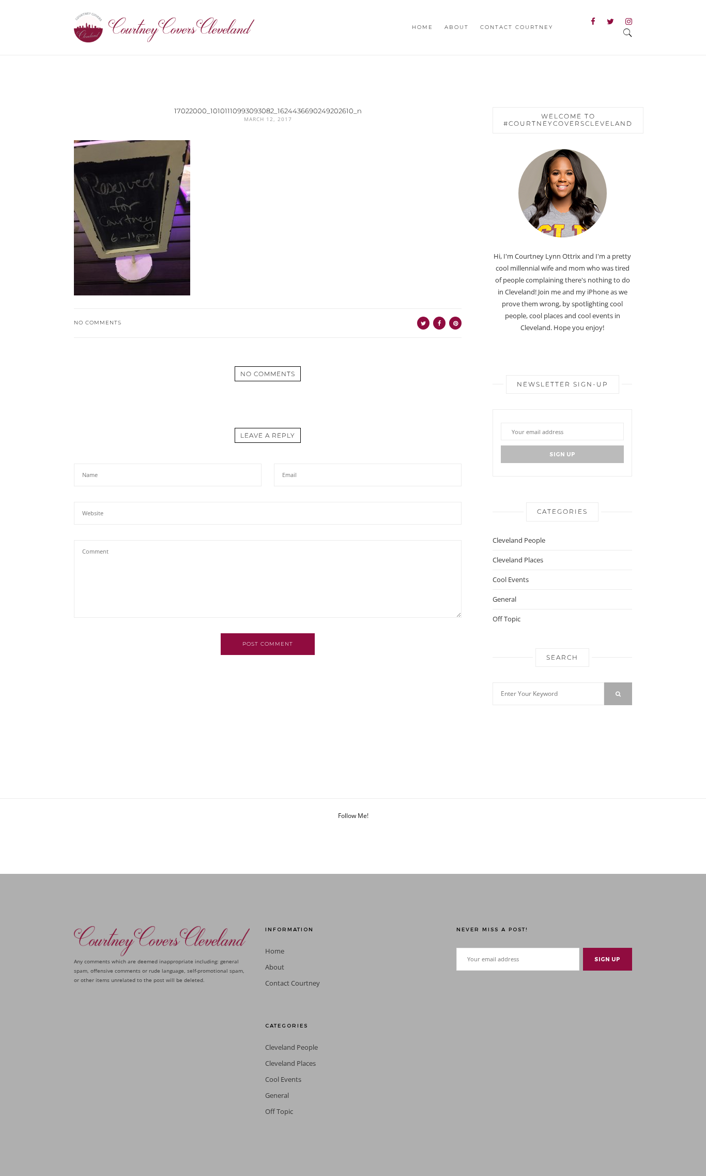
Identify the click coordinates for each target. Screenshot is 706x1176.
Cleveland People (519, 540)
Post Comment (267, 644)
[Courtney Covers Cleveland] (164, 26)
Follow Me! (353, 815)
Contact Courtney (516, 27)
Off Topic (506, 618)
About (456, 27)
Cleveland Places (518, 559)
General (504, 599)
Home (422, 27)
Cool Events (511, 579)
